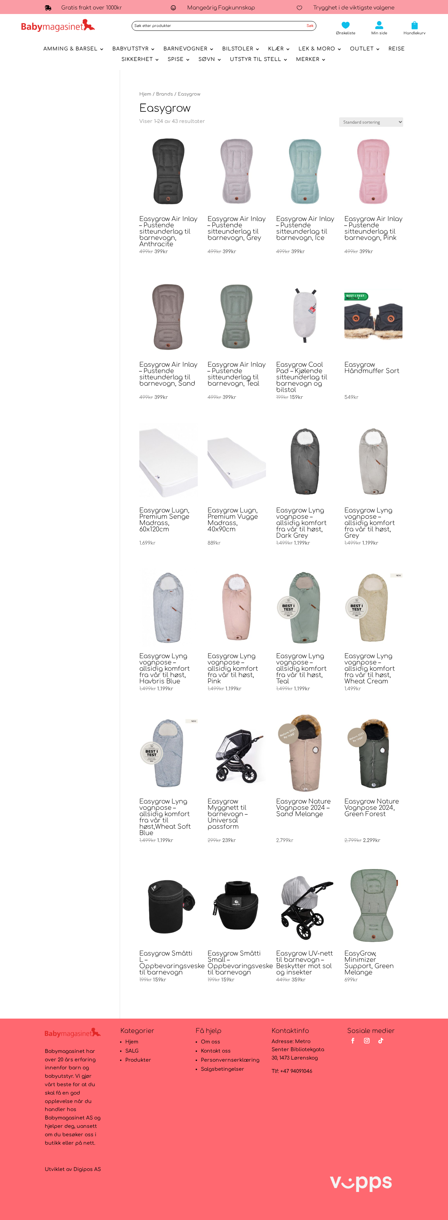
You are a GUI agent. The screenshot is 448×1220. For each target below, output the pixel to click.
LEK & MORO (317, 49)
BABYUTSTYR (130, 49)
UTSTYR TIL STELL (255, 59)
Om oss (210, 1042)
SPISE (176, 59)
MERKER (308, 59)
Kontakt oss (216, 1051)
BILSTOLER (237, 49)
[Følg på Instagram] (366, 1040)
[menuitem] (345, 28)
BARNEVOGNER (185, 49)
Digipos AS (87, 1169)
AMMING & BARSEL (70, 49)
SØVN (206, 59)
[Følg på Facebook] (352, 1040)
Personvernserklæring (230, 1060)
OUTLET (362, 49)
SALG (132, 1051)
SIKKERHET (137, 59)
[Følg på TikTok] (380, 1040)
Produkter (138, 1060)
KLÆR (276, 49)
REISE (396, 49)
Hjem (145, 94)
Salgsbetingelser (222, 1069)
